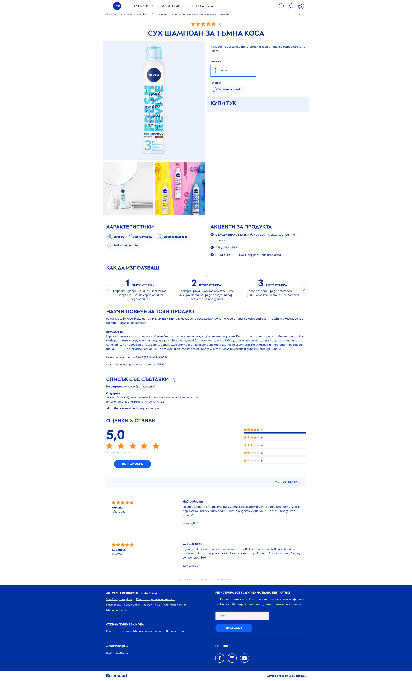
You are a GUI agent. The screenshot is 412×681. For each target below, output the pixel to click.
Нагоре (302, 14)
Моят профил (117, 646)
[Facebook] (219, 658)
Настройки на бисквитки (123, 604)
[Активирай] (301, 6)
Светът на (200, 6)
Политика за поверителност (155, 599)
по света (116, 609)
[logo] (117, 7)
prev (108, 289)
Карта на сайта (175, 604)
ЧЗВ (157, 604)
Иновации (176, 6)
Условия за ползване (119, 599)
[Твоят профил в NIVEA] (291, 6)
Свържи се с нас (174, 631)
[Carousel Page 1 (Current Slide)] (204, 275)
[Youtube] (244, 658)
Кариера (111, 631)
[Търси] (281, 6)
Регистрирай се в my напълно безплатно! (252, 592)
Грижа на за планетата (141, 631)
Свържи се (223, 646)
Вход (109, 652)
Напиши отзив (132, 463)
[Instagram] (232, 658)
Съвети (158, 6)
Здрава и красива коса (139, 14)
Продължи (234, 627)
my (122, 652)
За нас (147, 604)
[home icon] (107, 14)
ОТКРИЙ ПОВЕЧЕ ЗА (125, 624)
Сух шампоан (189, 14)
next (304, 289)
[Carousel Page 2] (207, 275)
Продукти (140, 6)
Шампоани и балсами (167, 14)
